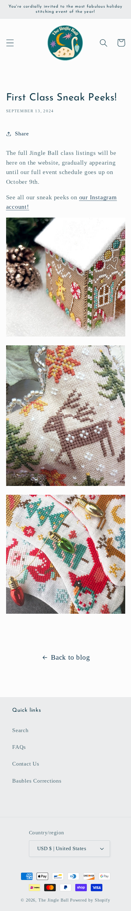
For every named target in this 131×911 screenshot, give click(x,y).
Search (20, 730)
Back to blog (70, 657)
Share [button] (22, 134)
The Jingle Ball (53, 900)
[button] (10, 42)
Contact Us (25, 764)
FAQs (19, 747)
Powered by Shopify (90, 900)
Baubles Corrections (37, 781)
